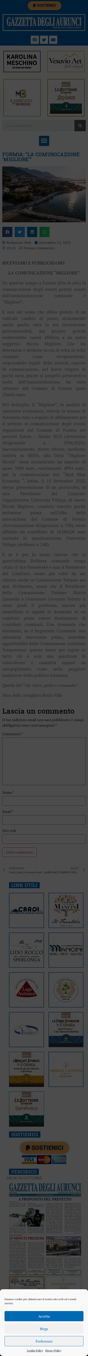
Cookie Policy (35, 1350)
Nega (44, 1328)
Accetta (44, 1316)
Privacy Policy (53, 1350)
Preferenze (44, 1341)
